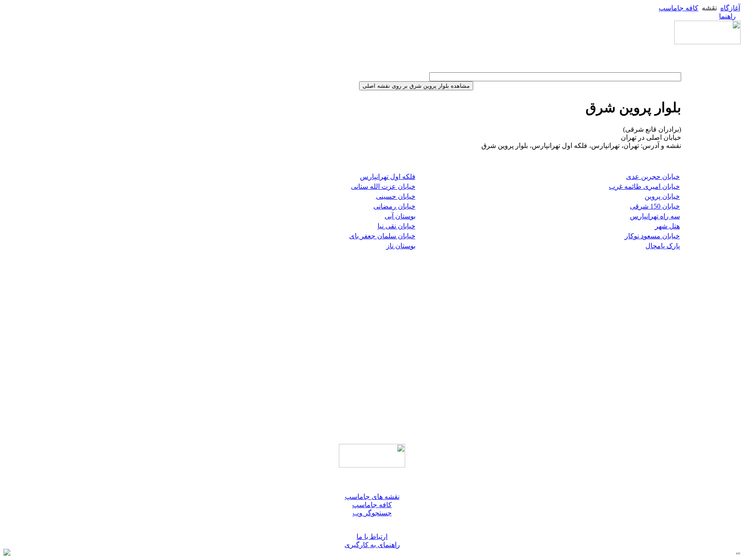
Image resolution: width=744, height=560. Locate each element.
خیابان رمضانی (394, 206)
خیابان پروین (662, 196)
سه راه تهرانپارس (655, 216)
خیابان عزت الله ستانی (383, 186)
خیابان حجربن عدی (653, 176)
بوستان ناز (400, 245)
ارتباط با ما (372, 536)
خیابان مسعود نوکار (652, 236)
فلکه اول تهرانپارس (387, 176)
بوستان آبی (399, 216)
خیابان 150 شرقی (655, 206)
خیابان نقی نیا (396, 226)
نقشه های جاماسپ (372, 496)
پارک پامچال (662, 245)
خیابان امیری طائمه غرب (644, 186)
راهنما (727, 16)
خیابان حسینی (395, 196)
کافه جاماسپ (678, 8)
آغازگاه (730, 8)
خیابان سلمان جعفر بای (382, 236)
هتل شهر (667, 226)
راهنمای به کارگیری (372, 544)
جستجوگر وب (372, 513)
